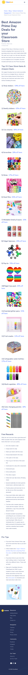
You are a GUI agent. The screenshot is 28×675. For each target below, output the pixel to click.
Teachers (12, 627)
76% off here (14, 263)
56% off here (17, 197)
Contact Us (12, 620)
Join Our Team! (13, 658)
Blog (10, 11)
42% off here (20, 108)
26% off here (17, 152)
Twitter (12, 649)
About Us (12, 656)
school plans (11, 578)
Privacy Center (13, 634)
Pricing (11, 632)
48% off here (21, 384)
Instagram (12, 644)
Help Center (13, 615)
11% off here (19, 336)
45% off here (21, 241)
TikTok (11, 646)
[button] (24, 2)
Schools (12, 630)
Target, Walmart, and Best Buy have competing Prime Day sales (15, 551)
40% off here (18, 130)
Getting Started (13, 613)
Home (5, 11)
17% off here (13, 175)
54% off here (19, 86)
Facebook (12, 642)
